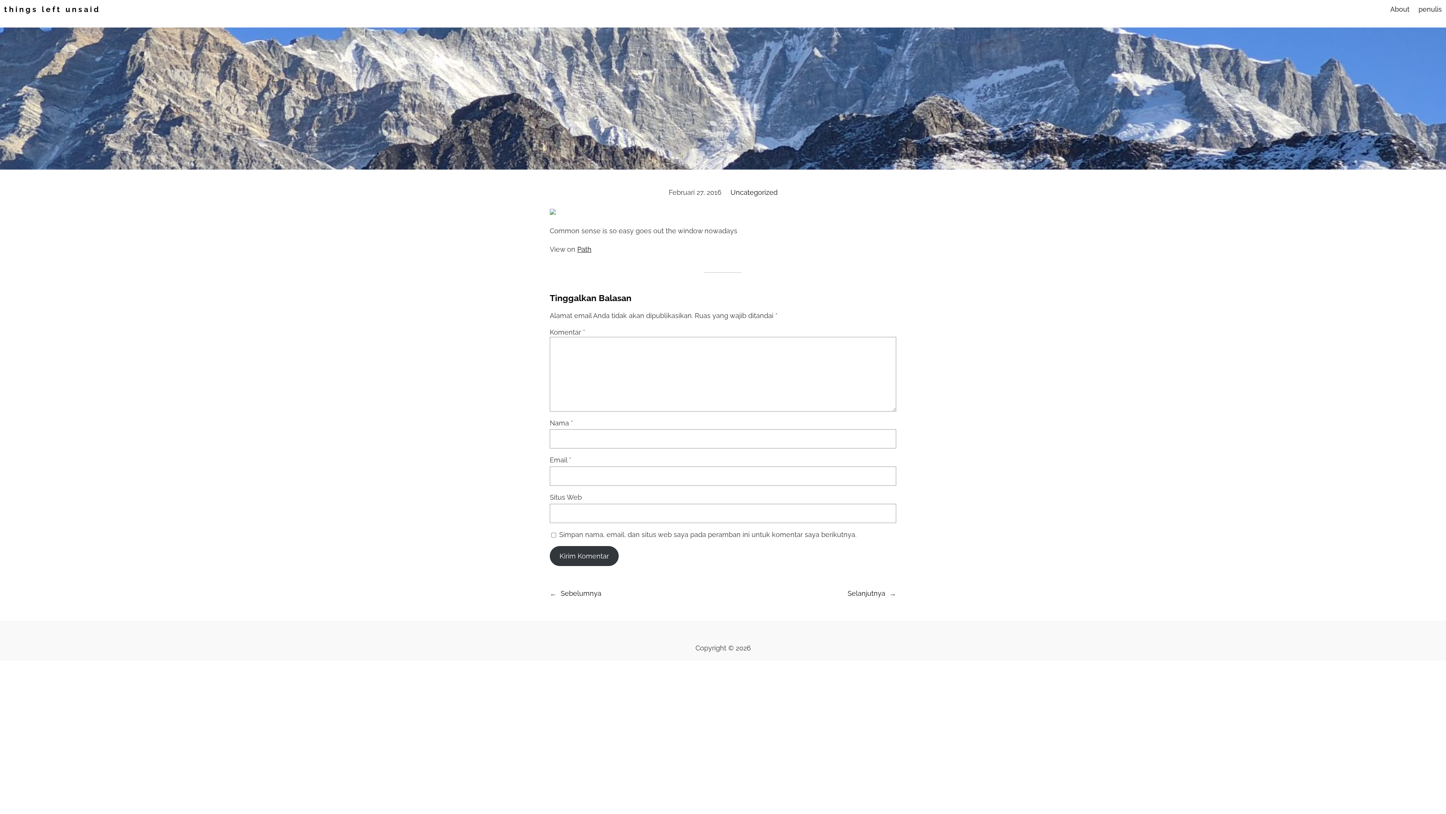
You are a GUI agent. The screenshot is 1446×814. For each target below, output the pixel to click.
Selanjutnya (866, 593)
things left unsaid (52, 9)
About (1399, 9)
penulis (1430, 9)
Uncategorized (754, 192)
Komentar (567, 332)
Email (560, 460)
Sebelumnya (581, 593)
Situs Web (566, 497)
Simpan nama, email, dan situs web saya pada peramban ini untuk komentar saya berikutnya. (707, 535)
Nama (561, 423)
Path (584, 249)
